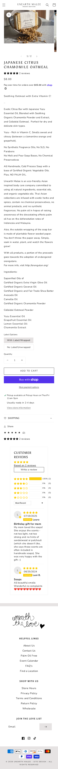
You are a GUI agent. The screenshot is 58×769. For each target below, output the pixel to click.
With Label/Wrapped (18, 340)
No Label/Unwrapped (18, 347)
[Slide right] (36, 56)
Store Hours (29, 688)
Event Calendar (29, 661)
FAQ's (29, 666)
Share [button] (10, 426)
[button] (3, 5)
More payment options (29, 387)
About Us (29, 645)
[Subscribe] (45, 726)
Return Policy (29, 703)
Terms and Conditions (29, 698)
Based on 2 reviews (25, 465)
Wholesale (29, 708)
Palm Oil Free (29, 655)
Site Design (40, 762)
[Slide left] (21, 56)
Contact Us (29, 650)
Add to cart (29, 370)
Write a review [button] (29, 469)
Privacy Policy (29, 693)
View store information (19, 407)
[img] (30, 512)
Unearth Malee (22, 762)
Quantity (8, 354)
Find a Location (29, 671)
